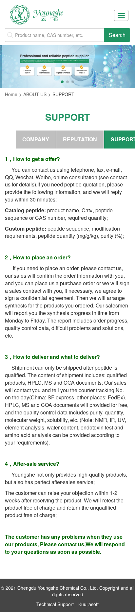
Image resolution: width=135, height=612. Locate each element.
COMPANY (35, 139)
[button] (62, 81)
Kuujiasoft (88, 604)
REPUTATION (80, 139)
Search (117, 35)
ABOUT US (35, 94)
